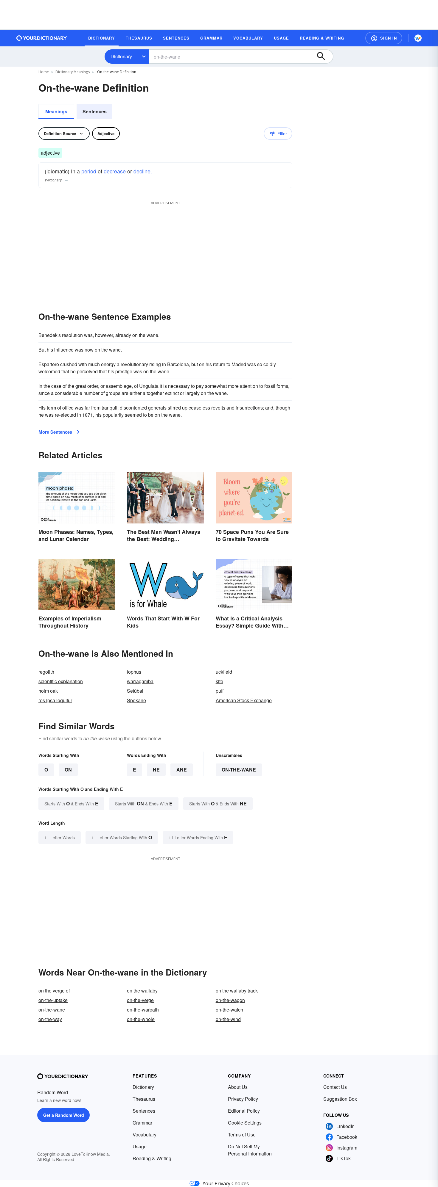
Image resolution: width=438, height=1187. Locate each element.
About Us (238, 1086)
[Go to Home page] (41, 38)
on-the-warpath (143, 1009)
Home (43, 71)
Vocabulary (144, 1134)
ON (68, 769)
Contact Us (335, 1086)
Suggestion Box (340, 1098)
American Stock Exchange (244, 700)
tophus (134, 671)
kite (219, 681)
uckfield (224, 671)
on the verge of (54, 990)
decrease (115, 171)
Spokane (136, 700)
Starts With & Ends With (71, 803)
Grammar (142, 1122)
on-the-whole (141, 1019)
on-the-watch (229, 1009)
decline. (142, 171)
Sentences (95, 111)
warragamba (140, 681)
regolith (46, 671)
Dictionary (121, 56)
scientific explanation (60, 681)
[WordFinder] (418, 38)
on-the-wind (228, 1019)
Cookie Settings (245, 1122)
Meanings (56, 111)
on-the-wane (239, 769)
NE (156, 769)
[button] (383, 38)
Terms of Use (242, 1134)
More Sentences (55, 432)
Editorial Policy (244, 1110)
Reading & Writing (152, 1158)
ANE (181, 769)
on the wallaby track (237, 990)
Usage (140, 1146)
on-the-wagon (230, 1000)
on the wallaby (142, 990)
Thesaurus (144, 1098)
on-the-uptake (53, 1000)
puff (220, 690)
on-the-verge (140, 1000)
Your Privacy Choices (226, 1183)
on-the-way (50, 1019)
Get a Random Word (63, 1115)
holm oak (48, 690)
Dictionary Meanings (72, 71)
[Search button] (324, 56)
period (88, 171)
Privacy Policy (243, 1098)
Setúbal (135, 690)
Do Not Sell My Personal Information (250, 1150)
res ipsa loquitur (55, 700)
